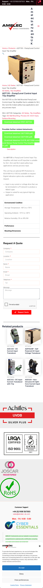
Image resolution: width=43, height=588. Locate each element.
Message (6, 287)
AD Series (11, 85)
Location (6, 256)
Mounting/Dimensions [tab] (13, 231)
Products (11, 48)
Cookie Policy (14, 585)
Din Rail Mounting (13, 116)
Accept (21, 568)
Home (4, 48)
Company (6, 248)
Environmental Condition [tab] (13, 203)
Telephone (7, 279)
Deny (21, 574)
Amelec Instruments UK (32, 26)
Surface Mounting (8, 118)
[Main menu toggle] (38, 26)
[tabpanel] (21, 214)
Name (5, 264)
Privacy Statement (26, 585)
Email (5, 272)
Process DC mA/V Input (29, 116)
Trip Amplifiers (15, 91)
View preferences (21, 580)
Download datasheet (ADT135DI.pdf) (18, 133)
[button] (40, 546)
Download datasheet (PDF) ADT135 (18, 122)
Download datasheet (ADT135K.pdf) (18, 137)
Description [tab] (11, 149)
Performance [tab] (9, 226)
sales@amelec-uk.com (21, 514)
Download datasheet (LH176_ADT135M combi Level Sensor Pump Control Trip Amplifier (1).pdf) (21, 143)
